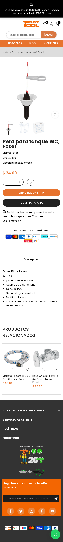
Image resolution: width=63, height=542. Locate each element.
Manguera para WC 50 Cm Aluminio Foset (16, 377)
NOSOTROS (15, 43)
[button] (55, 534)
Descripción (31, 259)
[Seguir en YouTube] (52, 511)
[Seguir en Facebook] (10, 511)
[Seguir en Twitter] (21, 511)
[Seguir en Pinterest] (42, 511)
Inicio (6, 52)
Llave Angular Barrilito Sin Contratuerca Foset (45, 379)
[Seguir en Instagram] (31, 511)
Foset (15, 152)
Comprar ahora (31, 203)
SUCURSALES (50, 43)
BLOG (32, 43)
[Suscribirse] (55, 499)
